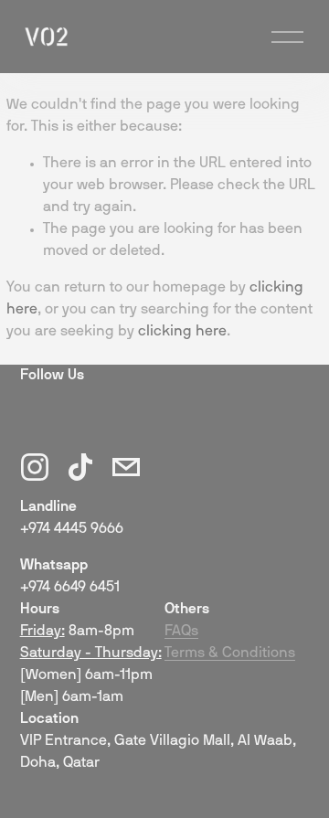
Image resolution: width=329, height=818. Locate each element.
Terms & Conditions (229, 653)
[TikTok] (80, 467)
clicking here (182, 331)
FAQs (181, 631)
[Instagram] (34, 467)
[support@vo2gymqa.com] (126, 467)
